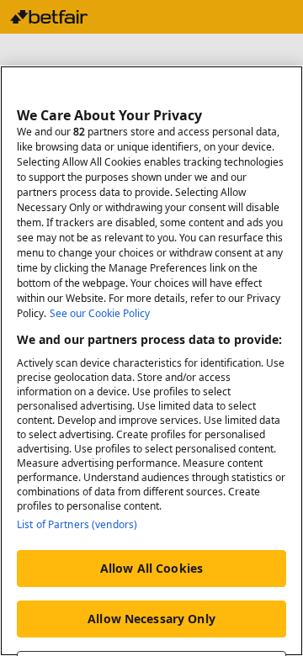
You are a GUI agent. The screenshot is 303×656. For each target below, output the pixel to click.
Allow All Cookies (151, 568)
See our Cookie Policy (100, 313)
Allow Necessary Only (151, 619)
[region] (151, 361)
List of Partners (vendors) (77, 524)
